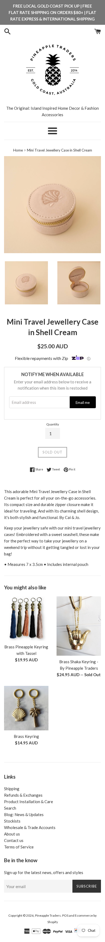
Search (10, 808)
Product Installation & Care (28, 801)
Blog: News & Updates (24, 814)
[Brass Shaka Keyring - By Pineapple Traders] (79, 626)
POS (65, 915)
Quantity (52, 424)
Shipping (11, 788)
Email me (83, 402)
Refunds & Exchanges (23, 795)
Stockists (12, 821)
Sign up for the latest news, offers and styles (43, 872)
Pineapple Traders (48, 915)
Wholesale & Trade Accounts (29, 827)
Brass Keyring (26, 736)
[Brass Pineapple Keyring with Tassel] (26, 618)
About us (12, 833)
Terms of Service (19, 846)
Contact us (13, 840)
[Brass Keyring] (26, 708)
